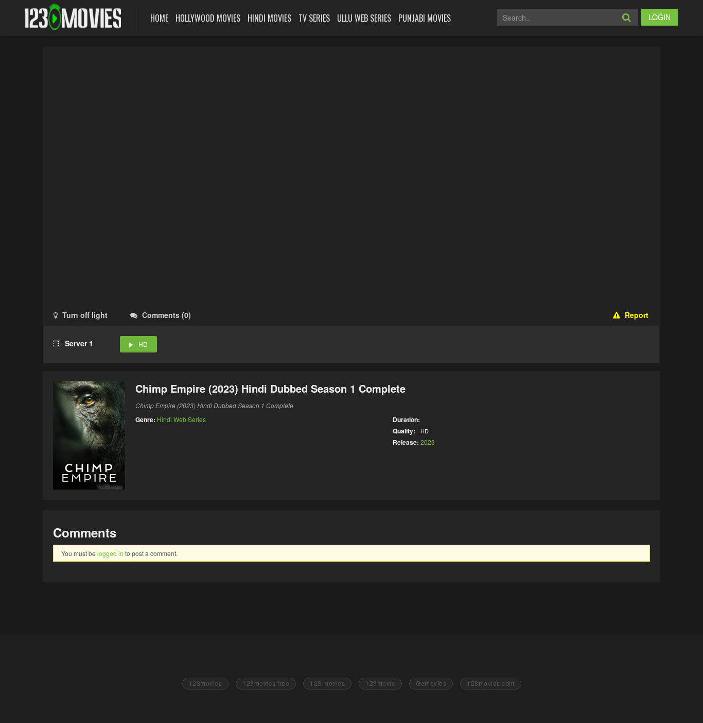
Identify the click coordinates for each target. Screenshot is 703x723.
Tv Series (314, 18)
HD (143, 344)
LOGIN (659, 17)
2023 (427, 442)
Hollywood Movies (207, 18)
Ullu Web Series (364, 18)
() (166, 315)
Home (159, 18)
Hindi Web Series (181, 419)
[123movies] (73, 17)
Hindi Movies (269, 18)
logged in (110, 553)
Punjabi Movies (424, 18)
